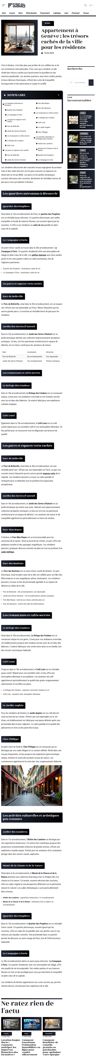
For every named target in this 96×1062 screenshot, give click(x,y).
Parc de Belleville (13, 126)
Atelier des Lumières (45, 144)
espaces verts (49, 473)
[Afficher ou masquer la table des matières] (42, 95)
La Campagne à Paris (14, 115)
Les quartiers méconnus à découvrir (14, 104)
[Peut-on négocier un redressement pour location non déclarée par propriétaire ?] (73, 180)
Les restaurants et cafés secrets (18, 136)
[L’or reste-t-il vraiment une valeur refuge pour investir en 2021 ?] (73, 139)
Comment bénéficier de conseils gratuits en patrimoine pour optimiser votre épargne (52, 1047)
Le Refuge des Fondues (15, 141)
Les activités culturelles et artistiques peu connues (45, 138)
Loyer (82, 172)
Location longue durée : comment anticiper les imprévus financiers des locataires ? (10, 1047)
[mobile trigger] (4, 5)
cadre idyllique (7, 552)
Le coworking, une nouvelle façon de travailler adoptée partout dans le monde (86, 122)
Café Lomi (10, 145)
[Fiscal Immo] (16, 5)
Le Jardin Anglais (44, 127)
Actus (26, 1033)
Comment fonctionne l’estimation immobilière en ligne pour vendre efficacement (31, 1047)
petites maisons (39, 255)
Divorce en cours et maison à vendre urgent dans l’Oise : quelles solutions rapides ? (86, 160)
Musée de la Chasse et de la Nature (48, 149)
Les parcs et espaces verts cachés (16, 120)
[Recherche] (85, 5)
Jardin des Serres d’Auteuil (16, 131)
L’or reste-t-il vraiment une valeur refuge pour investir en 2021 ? (86, 140)
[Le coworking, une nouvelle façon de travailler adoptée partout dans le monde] (73, 120)
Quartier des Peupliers (15, 110)
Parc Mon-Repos (43, 103)
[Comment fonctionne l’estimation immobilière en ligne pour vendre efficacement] (31, 1024)
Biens (47, 23)
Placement (48, 1033)
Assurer (6, 1033)
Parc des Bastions (44, 108)
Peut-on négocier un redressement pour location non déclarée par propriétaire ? (86, 181)
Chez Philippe (43, 132)
